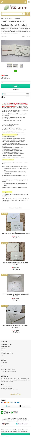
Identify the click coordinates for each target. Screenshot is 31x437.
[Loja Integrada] (22, 424)
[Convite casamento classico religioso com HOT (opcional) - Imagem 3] (21, 65)
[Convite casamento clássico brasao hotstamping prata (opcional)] (15, 319)
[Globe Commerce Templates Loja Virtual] (8, 424)
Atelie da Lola (27, 36)
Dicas (2, 367)
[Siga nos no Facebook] (11, 394)
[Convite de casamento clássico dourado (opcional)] (15, 226)
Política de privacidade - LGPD (8, 369)
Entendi (15, 433)
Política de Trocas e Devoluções (8, 371)
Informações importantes (7, 353)
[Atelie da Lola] (15, 7)
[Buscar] (22, 14)
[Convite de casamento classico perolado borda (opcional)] (15, 288)
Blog (2, 355)
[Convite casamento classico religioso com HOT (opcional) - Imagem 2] (15, 65)
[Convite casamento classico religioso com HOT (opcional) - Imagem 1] (9, 65)
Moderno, (18, 18)
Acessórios (3, 351)
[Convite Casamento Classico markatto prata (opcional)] (15, 257)
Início (3, 18)
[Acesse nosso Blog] (19, 394)
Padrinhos (3, 348)
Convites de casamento (10, 18)
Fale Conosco (4, 362)
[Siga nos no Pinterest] (17, 394)
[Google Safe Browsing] (14, 412)
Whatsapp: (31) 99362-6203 (7, 388)
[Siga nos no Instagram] (14, 394)
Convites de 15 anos (5, 346)
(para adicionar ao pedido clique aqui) (18, 138)
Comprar (15, 86)
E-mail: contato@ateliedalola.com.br (9, 390)
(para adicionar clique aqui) (19, 141)
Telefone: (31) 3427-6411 (6, 386)
